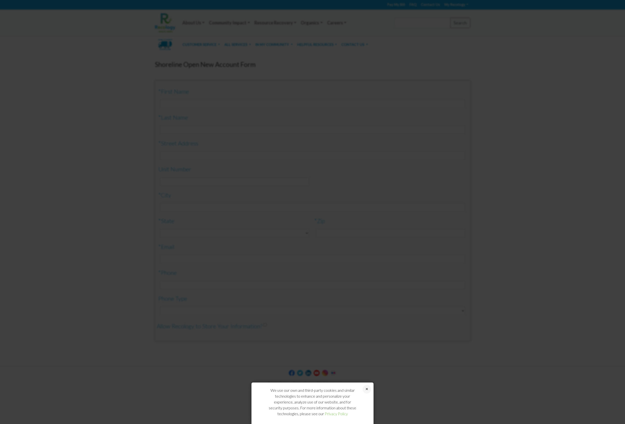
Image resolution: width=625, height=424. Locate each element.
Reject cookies (367, 389)
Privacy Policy (336, 413)
